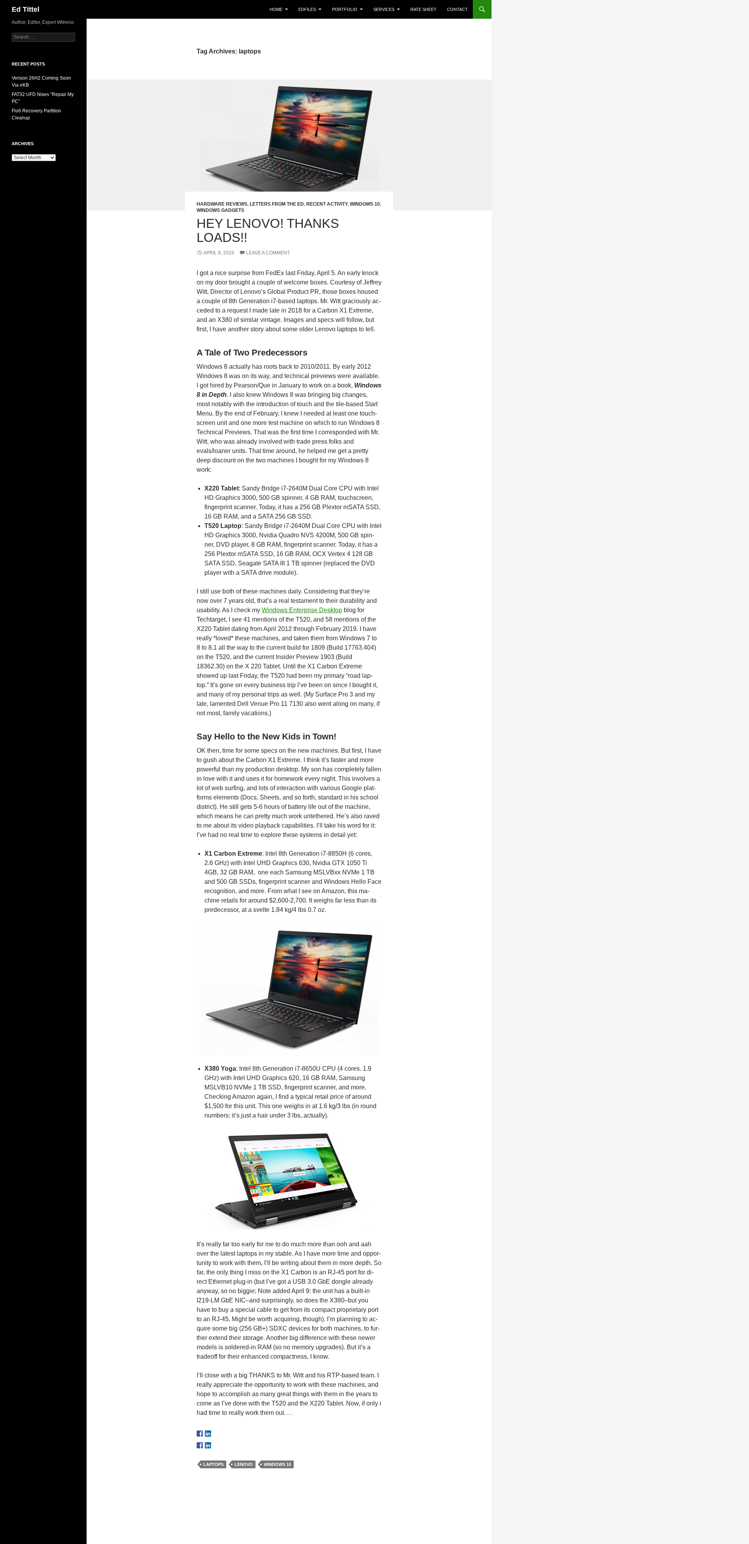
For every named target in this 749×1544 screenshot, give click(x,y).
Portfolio (344, 9)
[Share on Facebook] (200, 1445)
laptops (213, 1464)
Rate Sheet (423, 9)
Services (383, 9)
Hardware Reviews (222, 204)
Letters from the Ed (277, 204)
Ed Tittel (25, 9)
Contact (457, 9)
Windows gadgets (220, 210)
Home (276, 9)
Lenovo (243, 1464)
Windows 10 (365, 204)
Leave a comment (268, 253)
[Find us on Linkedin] (208, 1433)
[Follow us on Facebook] (200, 1433)
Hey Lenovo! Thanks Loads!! (268, 230)
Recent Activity (327, 204)
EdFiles (307, 9)
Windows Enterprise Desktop (302, 610)
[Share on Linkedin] (208, 1445)
